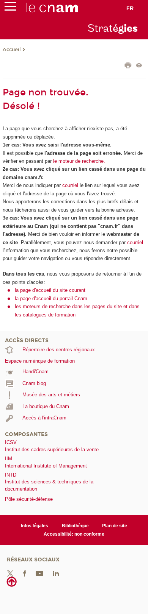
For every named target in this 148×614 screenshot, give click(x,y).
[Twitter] (10, 573)
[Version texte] (139, 66)
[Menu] (10, 8)
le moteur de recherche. (78, 161)
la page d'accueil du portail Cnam (51, 298)
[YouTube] (39, 573)
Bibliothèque (75, 525)
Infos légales (34, 525)
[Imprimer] (128, 66)
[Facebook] (25, 573)
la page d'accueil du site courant (50, 290)
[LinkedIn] (56, 573)
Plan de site (114, 525)
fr (130, 8)
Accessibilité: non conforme (74, 534)
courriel (70, 185)
